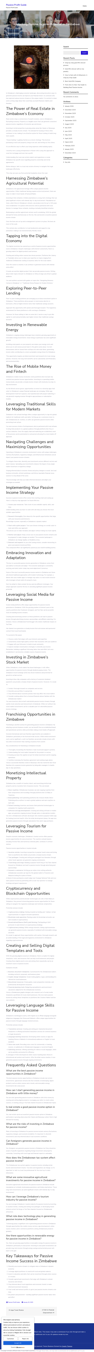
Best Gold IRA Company (73, 81)
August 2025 (69, 124)
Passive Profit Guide (16, 4)
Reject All (25, 1339)
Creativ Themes (67, 1346)
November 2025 (70, 113)
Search (66, 46)
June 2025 (68, 131)
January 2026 (69, 106)
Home (85, 6)
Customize (10, 1339)
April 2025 (68, 138)
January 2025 (69, 149)
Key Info (67, 162)
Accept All (17, 1343)
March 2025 (69, 142)
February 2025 (70, 146)
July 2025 (68, 128)
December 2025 (70, 110)
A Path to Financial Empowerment (48, 1311)
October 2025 (69, 117)
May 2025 (68, 135)
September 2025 (70, 121)
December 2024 (70, 153)
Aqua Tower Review (17, 1310)
